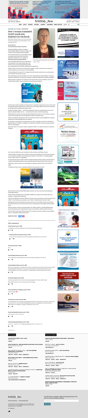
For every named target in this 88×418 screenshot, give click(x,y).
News (20, 24)
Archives (69, 21)
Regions (30, 24)
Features (36, 24)
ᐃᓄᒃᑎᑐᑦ (65, 24)
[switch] (78, 24)
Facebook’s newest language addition (17, 59)
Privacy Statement (12, 400)
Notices (13, 21)
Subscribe (47, 404)
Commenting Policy (23, 400)
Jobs (9, 21)
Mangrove (12, 408)
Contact (77, 21)
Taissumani (50, 24)
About (73, 21)
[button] (9, 411)
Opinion (43, 24)
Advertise (18, 21)
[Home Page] (44, 21)
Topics (24, 24)
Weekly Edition (58, 24)
